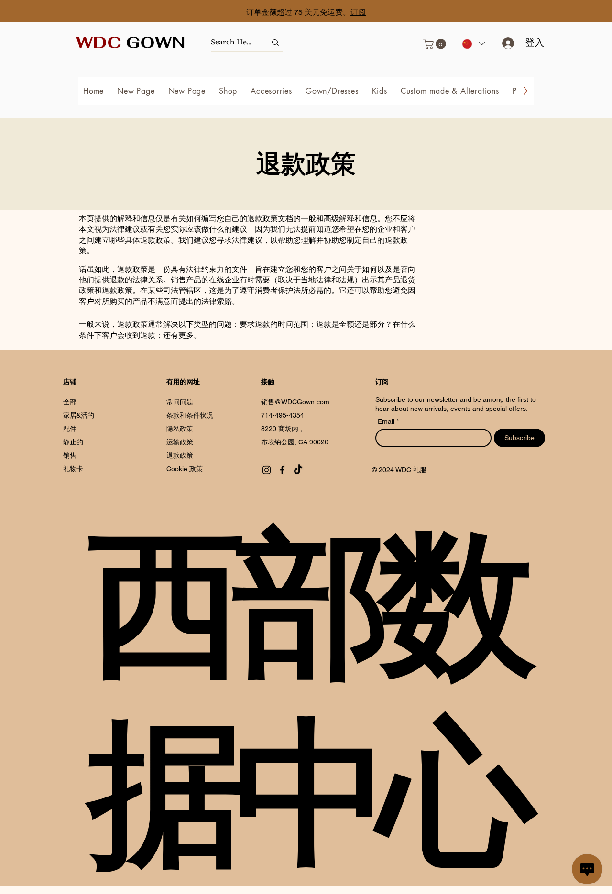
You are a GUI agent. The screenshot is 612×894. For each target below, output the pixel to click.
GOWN (131, 42)
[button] (435, 44)
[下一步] (561, 12)
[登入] (504, 43)
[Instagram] (266, 469)
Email (387, 421)
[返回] (50, 12)
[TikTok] (298, 469)
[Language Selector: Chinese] (473, 43)
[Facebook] (282, 469)
